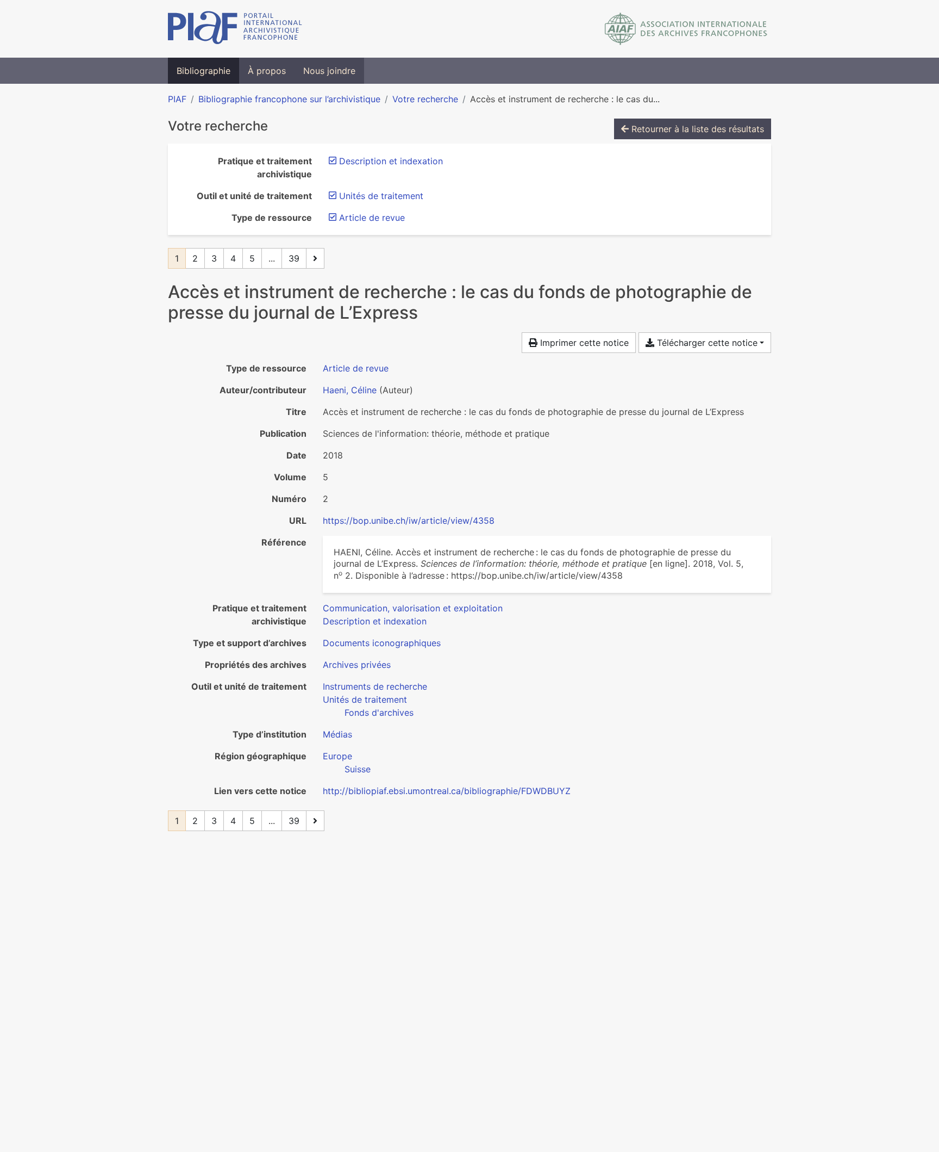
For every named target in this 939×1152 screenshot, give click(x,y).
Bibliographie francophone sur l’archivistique (289, 99)
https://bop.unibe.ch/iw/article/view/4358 (408, 520)
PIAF (177, 99)
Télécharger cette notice (706, 342)
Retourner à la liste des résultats (696, 128)
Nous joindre (329, 70)
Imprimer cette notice (583, 342)
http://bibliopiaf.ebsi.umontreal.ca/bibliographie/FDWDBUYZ (447, 790)
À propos (267, 70)
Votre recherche (425, 99)
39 (294, 258)
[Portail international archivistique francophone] (235, 29)
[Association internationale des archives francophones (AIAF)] (686, 29)
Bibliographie (203, 70)
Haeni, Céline (350, 390)
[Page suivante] (315, 258)
